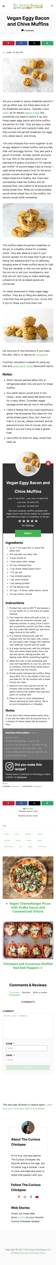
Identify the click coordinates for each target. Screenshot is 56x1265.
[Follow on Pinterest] (19, 1197)
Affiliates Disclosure (20, 1253)
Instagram (41, 354)
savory (28, 840)
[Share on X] (35, 43)
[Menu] (4, 6)
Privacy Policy (38, 1253)
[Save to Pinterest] (9, 43)
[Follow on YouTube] (37, 1197)
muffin (39, 834)
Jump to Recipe (14, 52)
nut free (7, 840)
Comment (8, 1011)
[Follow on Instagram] (25, 1197)
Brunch (29, 816)
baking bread (32, 112)
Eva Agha (29, 809)
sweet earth (8, 847)
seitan (39, 840)
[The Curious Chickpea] (28, 6)
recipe (18, 840)
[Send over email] (47, 43)
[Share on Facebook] (21, 43)
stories (21, 1217)
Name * (10, 1043)
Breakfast (22, 816)
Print (28, 533)
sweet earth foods (23, 366)
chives (16, 834)
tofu (20, 847)
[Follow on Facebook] (31, 1197)
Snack (35, 816)
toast (5, 112)
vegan (30, 847)
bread (6, 834)
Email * (10, 1055)
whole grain (42, 847)
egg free (28, 834)
